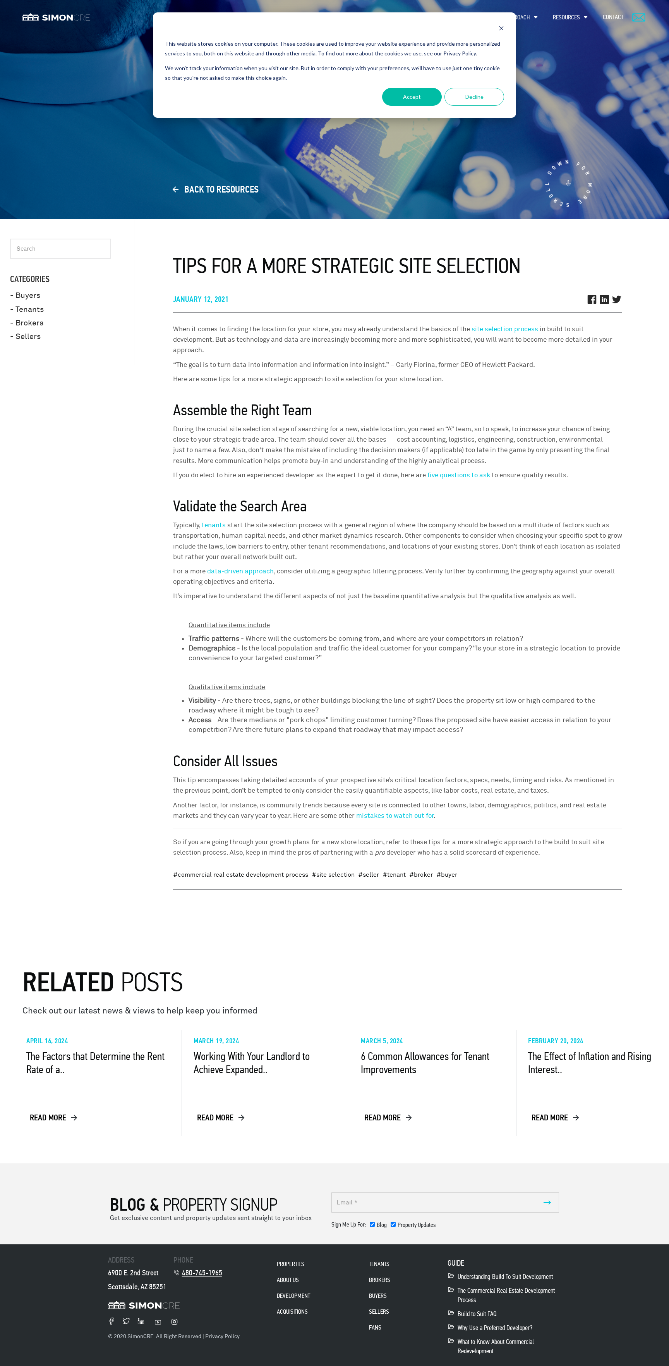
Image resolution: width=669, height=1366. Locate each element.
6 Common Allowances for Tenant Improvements (425, 1063)
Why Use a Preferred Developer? (495, 1328)
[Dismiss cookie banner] (501, 29)
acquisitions (292, 1311)
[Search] (103, 269)
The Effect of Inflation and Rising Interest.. (589, 1063)
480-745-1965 (202, 1272)
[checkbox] (402, 1226)
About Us (288, 1279)
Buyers (378, 1295)
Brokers (379, 1279)
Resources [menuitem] (566, 17)
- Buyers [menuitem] (25, 295)
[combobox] (60, 249)
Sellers (379, 1311)
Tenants (379, 1264)
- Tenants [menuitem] (27, 309)
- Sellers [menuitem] (25, 336)
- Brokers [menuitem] (26, 323)
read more (49, 1118)
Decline (474, 96)
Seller (371, 875)
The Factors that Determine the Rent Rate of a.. (95, 1063)
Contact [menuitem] (613, 17)
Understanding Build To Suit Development (505, 1277)
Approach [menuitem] (517, 17)
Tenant (396, 875)
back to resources (220, 189)
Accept (412, 96)
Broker (423, 875)
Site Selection (335, 875)
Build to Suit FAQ (477, 1314)
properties (290, 1264)
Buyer (449, 875)
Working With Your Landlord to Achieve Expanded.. (252, 1063)
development (293, 1295)
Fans (375, 1327)
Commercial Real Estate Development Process (243, 875)
